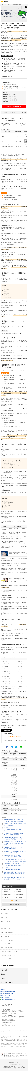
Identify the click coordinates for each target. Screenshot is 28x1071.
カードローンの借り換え (7, 940)
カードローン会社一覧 (6, 1004)
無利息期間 (18, 892)
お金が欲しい (5, 1013)
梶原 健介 (10, 733)
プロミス (12, 1007)
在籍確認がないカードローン (8, 928)
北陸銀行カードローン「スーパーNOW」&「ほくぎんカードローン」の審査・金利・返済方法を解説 (15, 843)
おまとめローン (5, 936)
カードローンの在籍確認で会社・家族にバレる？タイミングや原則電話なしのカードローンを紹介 (17, 580)
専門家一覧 (16, 1064)
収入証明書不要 (19, 889)
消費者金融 (4, 917)
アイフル (4, 1007)
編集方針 (25, 1064)
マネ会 (1, 4)
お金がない (16, 1013)
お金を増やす (15, 1011)
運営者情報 (12, 1064)
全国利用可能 (7, 894)
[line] (21, 747)
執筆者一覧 (21, 1064)
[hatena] (16, 747)
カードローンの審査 (6, 959)
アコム (8, 1007)
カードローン (7, 4)
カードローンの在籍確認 (7, 947)
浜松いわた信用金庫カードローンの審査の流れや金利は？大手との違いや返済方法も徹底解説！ (15, 873)
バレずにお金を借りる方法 (7, 1010)
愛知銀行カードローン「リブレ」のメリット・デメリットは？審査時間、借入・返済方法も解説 (15, 829)
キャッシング (4, 925)
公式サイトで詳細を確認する (14, 106)
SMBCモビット (21, 1007)
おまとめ (6, 897)
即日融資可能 (7, 889)
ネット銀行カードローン (7, 982)
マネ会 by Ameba (8, 1032)
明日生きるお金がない (6, 1011)
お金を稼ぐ (11, 1013)
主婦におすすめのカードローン (9, 951)
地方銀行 (3, 978)
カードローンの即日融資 (7, 932)
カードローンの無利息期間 (7, 1016)
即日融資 (11, 1019)
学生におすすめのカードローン (9, 955)
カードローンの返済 (6, 944)
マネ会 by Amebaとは (5, 1064)
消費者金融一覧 (5, 1005)
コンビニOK (19, 897)
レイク (16, 1007)
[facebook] (7, 747)
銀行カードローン (5, 921)
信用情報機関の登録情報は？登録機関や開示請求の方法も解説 (17, 553)
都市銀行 (3, 974)
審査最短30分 (19, 894)
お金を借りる (4, 913)
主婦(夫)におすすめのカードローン (9, 1024)
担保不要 (6, 892)
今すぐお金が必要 (17, 1010)
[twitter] (12, 747)
